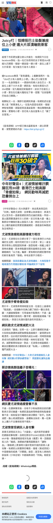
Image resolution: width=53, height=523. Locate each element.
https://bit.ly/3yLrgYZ (34, 129)
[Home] (11, 2)
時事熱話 (5, 50)
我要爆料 (29, 506)
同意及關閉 (43, 517)
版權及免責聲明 (32, 498)
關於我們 (5, 502)
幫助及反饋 (30, 502)
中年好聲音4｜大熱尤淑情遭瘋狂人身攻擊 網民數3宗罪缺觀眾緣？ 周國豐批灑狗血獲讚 (26, 358)
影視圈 (4, 201)
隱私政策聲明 (6, 506)
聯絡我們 (5, 498)
